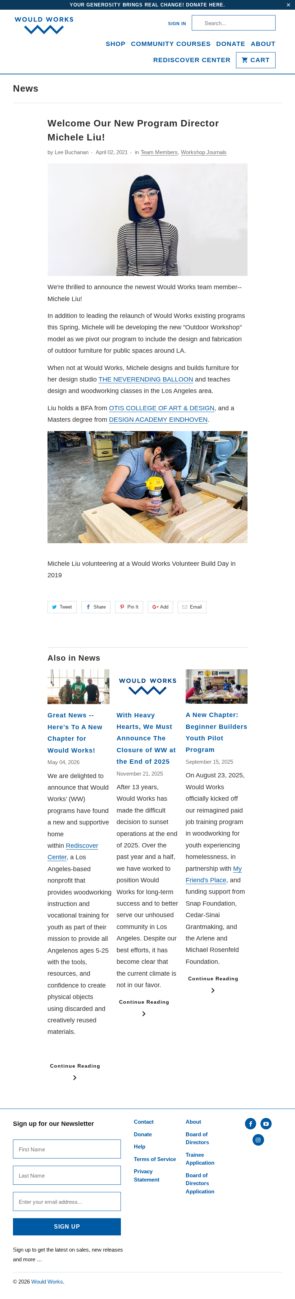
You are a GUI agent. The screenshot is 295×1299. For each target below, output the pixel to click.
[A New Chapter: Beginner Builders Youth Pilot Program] (217, 686)
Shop (116, 44)
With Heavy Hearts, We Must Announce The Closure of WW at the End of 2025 (146, 739)
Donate (230, 44)
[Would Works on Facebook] (250, 1123)
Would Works (47, 1282)
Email (196, 607)
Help (139, 1146)
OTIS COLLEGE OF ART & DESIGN (161, 408)
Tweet (66, 607)
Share (100, 607)
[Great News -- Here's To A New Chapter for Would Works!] (78, 686)
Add (164, 607)
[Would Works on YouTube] (266, 1123)
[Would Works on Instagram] (258, 1140)
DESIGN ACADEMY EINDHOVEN (158, 419)
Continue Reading (75, 1066)
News (25, 88)
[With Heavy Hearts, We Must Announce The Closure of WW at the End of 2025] (147, 686)
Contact (144, 1122)
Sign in (177, 23)
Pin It (133, 607)
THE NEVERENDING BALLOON (146, 379)
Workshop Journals (204, 152)
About (263, 44)
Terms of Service (155, 1159)
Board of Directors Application (200, 1183)
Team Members (159, 152)
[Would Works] (44, 30)
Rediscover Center (192, 60)
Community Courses (171, 44)
